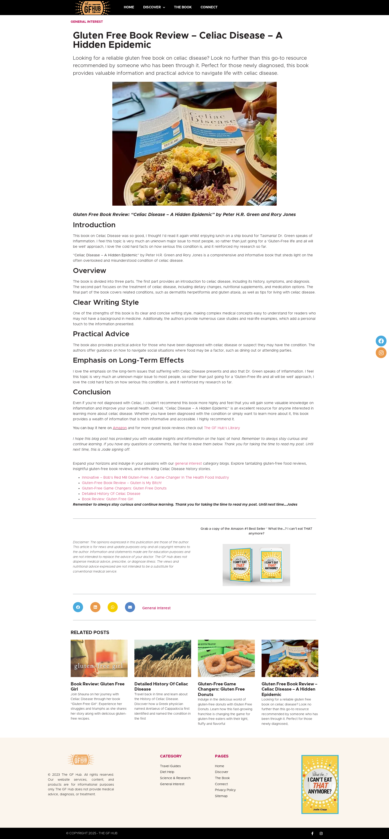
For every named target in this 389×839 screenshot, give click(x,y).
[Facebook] (381, 341)
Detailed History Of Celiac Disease (111, 494)
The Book (183, 7)
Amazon (120, 428)
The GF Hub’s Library (222, 428)
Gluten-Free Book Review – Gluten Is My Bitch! (122, 483)
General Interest (87, 21)
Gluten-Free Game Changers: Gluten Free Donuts (124, 488)
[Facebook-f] (312, 833)
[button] (78, 607)
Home (129, 7)
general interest (188, 463)
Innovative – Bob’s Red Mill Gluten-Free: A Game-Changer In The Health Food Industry (155, 477)
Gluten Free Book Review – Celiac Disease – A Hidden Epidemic (289, 689)
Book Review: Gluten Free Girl (107, 499)
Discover (152, 7)
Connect (209, 7)
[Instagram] (381, 352)
